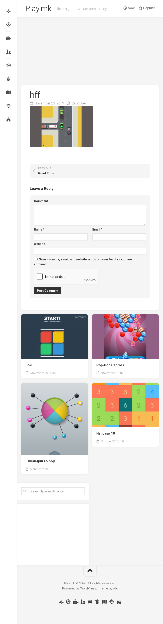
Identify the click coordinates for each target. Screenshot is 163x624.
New (131, 8)
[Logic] (8, 38)
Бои (28, 365)
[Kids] (8, 79)
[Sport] (8, 25)
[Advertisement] (90, 49)
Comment (41, 201)
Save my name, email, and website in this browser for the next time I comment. (83, 262)
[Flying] (8, 11)
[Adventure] (8, 92)
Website (39, 244)
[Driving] (8, 65)
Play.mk (38, 8)
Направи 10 (105, 433)
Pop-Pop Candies (110, 365)
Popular (148, 8)
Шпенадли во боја (40, 461)
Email (97, 229)
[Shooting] (8, 106)
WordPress (88, 588)
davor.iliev (79, 103)
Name (39, 229)
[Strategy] (8, 119)
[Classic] (8, 52)
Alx (115, 588)
